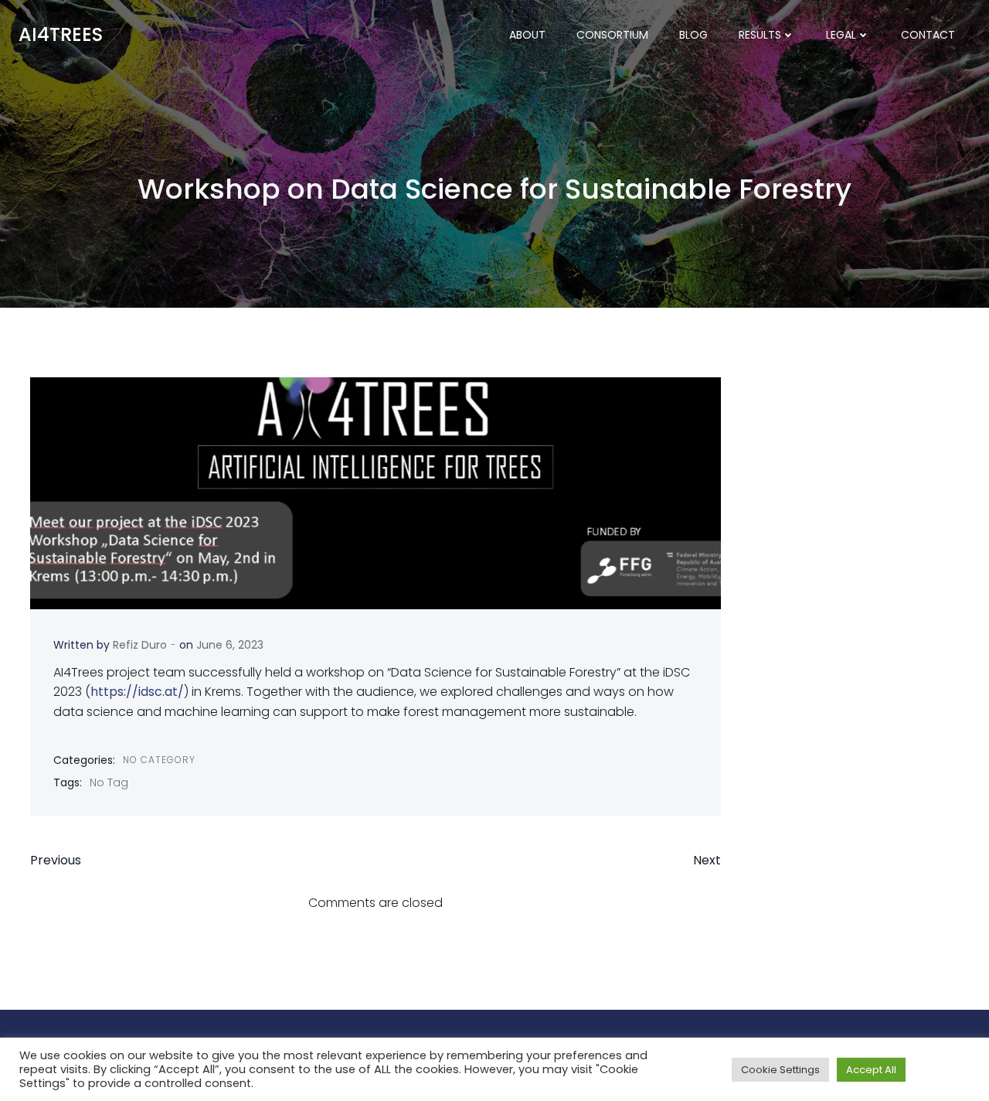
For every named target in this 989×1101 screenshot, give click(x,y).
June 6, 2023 (229, 645)
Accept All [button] (871, 1069)
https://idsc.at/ (137, 691)
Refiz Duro (140, 645)
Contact (928, 35)
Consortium (612, 35)
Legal (841, 35)
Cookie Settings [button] (780, 1069)
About (527, 35)
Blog (693, 35)
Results (760, 35)
